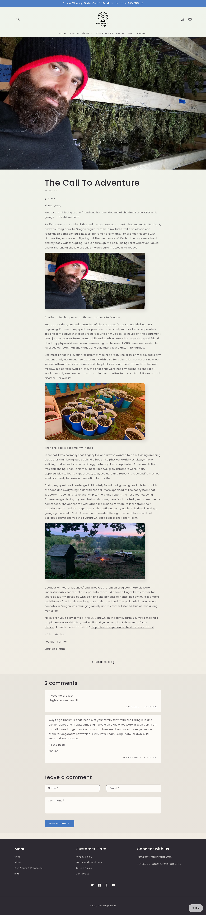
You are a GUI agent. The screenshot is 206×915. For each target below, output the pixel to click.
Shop (17, 856)
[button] (18, 19)
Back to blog (105, 662)
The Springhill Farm (107, 906)
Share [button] (51, 198)
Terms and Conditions (89, 862)
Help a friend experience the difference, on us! (122, 627)
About (18, 862)
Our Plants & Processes (28, 868)
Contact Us (82, 873)
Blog (16, 873)
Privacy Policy (84, 856)
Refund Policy (84, 868)
